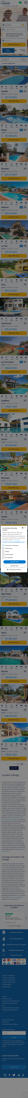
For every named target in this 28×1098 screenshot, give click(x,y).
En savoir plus (16, 539)
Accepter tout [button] (14, 561)
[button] (14, 542)
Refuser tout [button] (14, 566)
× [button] (24, 527)
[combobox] (22, 528)
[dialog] (14, 549)
